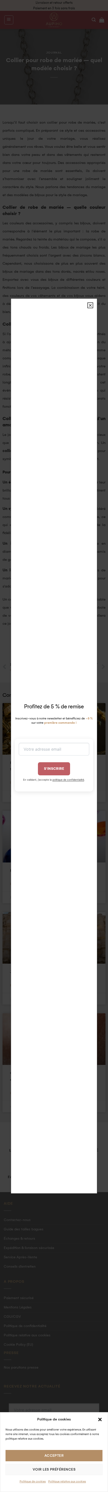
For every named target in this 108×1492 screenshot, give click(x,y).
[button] (99, 1419)
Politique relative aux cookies (67, 1481)
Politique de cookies (33, 1481)
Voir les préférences (54, 1469)
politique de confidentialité (68, 779)
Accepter (54, 1455)
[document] (54, 746)
